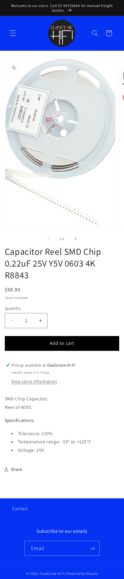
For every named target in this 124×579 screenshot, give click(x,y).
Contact (20, 508)
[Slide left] (48, 239)
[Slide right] (75, 239)
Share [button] (16, 469)
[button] (13, 33)
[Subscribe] (92, 548)
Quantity (12, 308)
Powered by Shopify (82, 573)
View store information (34, 381)
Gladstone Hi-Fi (52, 573)
